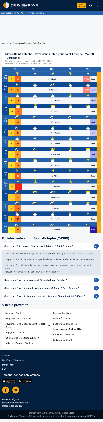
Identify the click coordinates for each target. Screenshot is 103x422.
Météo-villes (8, 364)
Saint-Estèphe (7, 13)
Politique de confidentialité (15, 402)
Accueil (5, 43)
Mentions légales (10, 399)
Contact (6, 355)
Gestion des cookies (12, 406)
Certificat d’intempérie (13, 360)
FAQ (4, 369)
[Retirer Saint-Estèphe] (25, 13)
